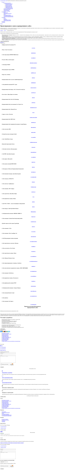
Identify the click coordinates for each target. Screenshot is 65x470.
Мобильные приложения (7, 13)
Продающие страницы (9, 3)
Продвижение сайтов (7, 9)
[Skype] (8, 331)
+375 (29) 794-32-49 (3, 426)
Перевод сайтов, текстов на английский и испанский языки (11, 341)
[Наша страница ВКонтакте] (1, 431)
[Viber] (5, 331)
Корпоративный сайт (9, 6)
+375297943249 (3, 347)
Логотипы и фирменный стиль (8, 16)
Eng (2, 23)
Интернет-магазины (9, 4)
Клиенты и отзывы (5, 419)
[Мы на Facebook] (0, 431)
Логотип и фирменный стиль (8, 8)
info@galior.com (3, 350)
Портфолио (4, 11)
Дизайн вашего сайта (5, 336)
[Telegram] (9, 331)
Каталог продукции (9, 5)
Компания (3, 17)
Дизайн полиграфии (5, 338)
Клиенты (3, 21)
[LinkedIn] (2, 331)
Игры (5, 14)
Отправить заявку (3, 396)
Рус (0, 23)
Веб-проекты (6, 12)
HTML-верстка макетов (9, 7)
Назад (1, 42)
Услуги (3, 2)
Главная (1, 30)
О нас (5, 18)
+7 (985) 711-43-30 (3, 428)
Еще (3, 42)
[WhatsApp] (7, 331)
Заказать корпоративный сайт (5, 41)
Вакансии (3, 420)
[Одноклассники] (3, 331)
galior (2, 345)
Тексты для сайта (6, 10)
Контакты (3, 22)
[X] (4, 331)
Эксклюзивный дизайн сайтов (8, 15)
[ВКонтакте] (0, 331)
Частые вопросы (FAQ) (7, 20)
